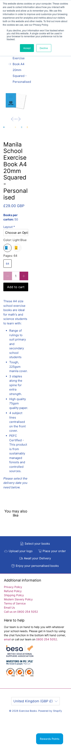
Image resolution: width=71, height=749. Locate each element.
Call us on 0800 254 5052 (21, 611)
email (7, 639)
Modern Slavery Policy (18, 599)
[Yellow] (17, 248)
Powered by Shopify (50, 710)
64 (7, 263)
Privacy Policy (13, 587)
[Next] (18, 119)
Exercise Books (28, 710)
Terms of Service (15, 603)
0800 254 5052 (46, 639)
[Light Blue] (7, 248)
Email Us (9, 607)
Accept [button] (27, 48)
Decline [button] (44, 48)
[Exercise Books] (20, 663)
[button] (15, 227)
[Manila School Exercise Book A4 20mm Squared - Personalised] (15, 101)
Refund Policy (13, 591)
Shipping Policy (14, 595)
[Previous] (14, 119)
